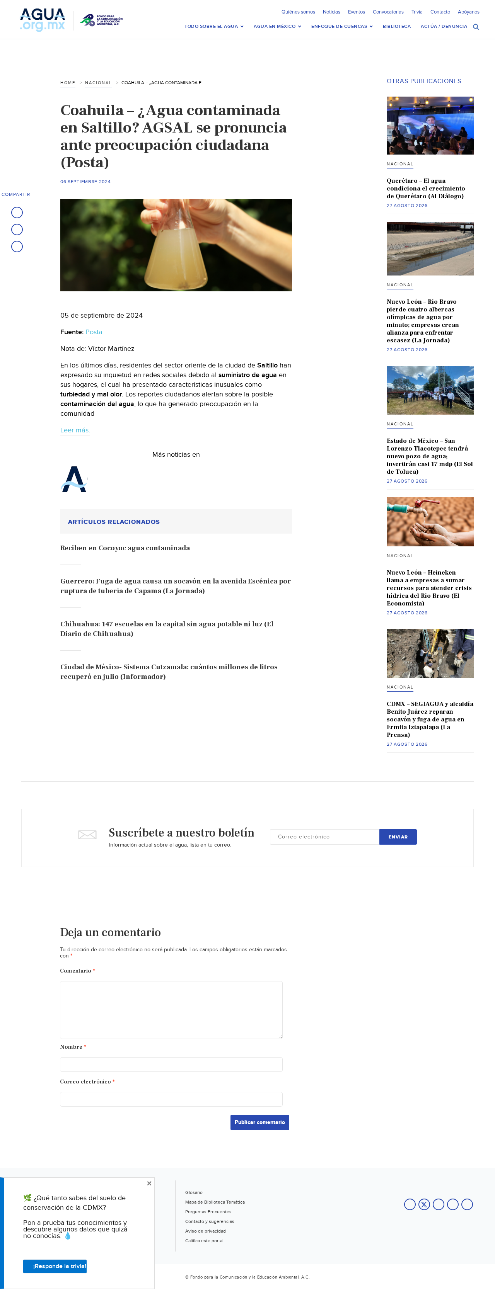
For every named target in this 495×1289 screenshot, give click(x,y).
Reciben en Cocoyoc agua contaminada (125, 548)
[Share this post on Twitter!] (17, 229)
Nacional (98, 82)
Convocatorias (388, 12)
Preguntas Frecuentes (208, 1211)
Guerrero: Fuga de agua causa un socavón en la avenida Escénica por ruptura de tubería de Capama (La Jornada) (175, 586)
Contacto (440, 12)
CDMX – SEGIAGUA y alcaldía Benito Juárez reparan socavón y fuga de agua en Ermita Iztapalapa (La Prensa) (430, 719)
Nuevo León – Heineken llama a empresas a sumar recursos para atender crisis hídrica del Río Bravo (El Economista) (429, 588)
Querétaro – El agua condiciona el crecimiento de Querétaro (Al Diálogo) (426, 188)
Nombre (73, 1047)
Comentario (77, 970)
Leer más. (75, 430)
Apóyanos (469, 12)
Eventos (356, 12)
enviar (398, 837)
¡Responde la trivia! (59, 1266)
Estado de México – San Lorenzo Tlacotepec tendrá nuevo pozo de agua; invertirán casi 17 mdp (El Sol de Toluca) (430, 456)
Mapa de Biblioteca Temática (215, 1202)
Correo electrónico (87, 1081)
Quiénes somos (298, 12)
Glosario (194, 1192)
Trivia (417, 12)
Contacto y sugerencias (209, 1221)
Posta (93, 332)
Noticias (331, 12)
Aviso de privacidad (205, 1231)
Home (67, 82)
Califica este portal (204, 1240)
